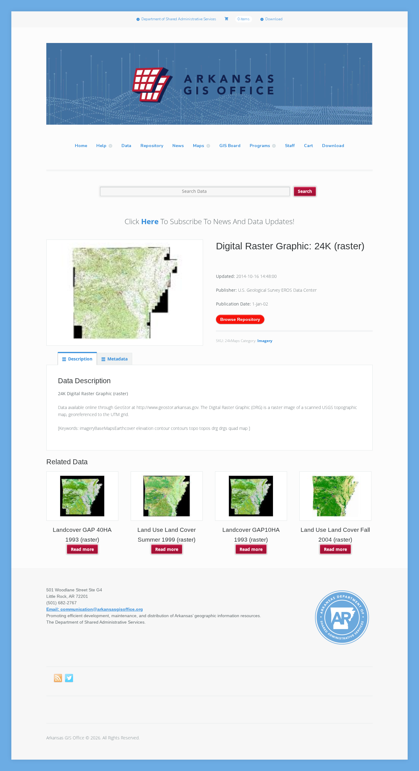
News (178, 146)
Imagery (264, 340)
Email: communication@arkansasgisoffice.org (94, 609)
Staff (290, 146)
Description (80, 359)
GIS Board (229, 146)
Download (274, 19)
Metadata (117, 359)
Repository (151, 146)
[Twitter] (69, 678)
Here (150, 221)
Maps (198, 146)
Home (81, 146)
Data (126, 146)
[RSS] (58, 678)
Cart (308, 146)
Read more (82, 549)
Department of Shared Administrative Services (178, 19)
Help (101, 146)
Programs (260, 146)
